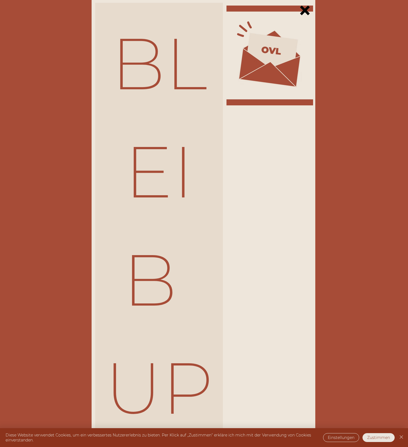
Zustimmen (378, 437)
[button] (305, 10)
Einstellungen (341, 437)
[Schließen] (401, 438)
